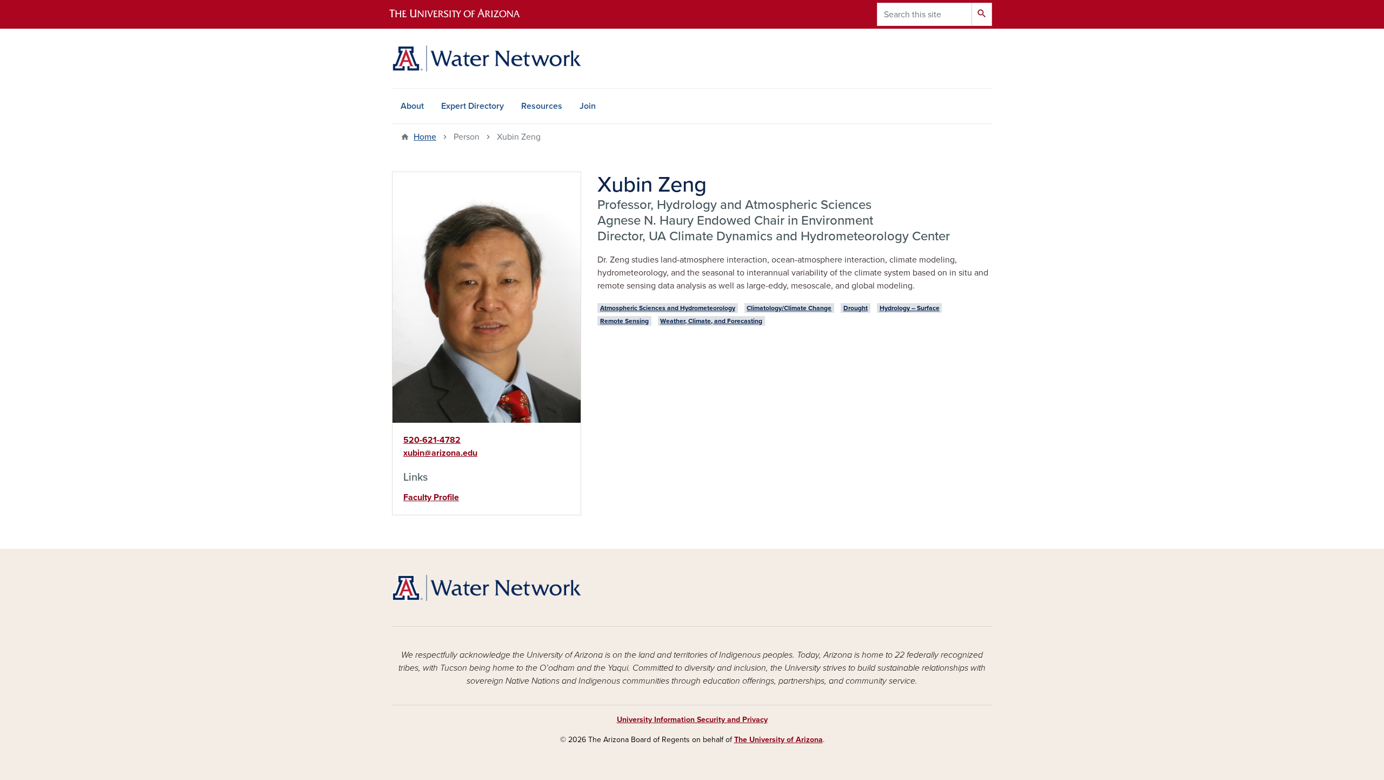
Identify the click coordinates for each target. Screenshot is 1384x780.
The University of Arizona (778, 739)
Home (425, 137)
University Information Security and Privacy (692, 719)
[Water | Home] (486, 58)
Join (588, 106)
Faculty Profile (431, 497)
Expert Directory (472, 106)
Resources (541, 106)
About (412, 106)
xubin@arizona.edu (440, 453)
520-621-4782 (432, 440)
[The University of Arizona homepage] (464, 14)
